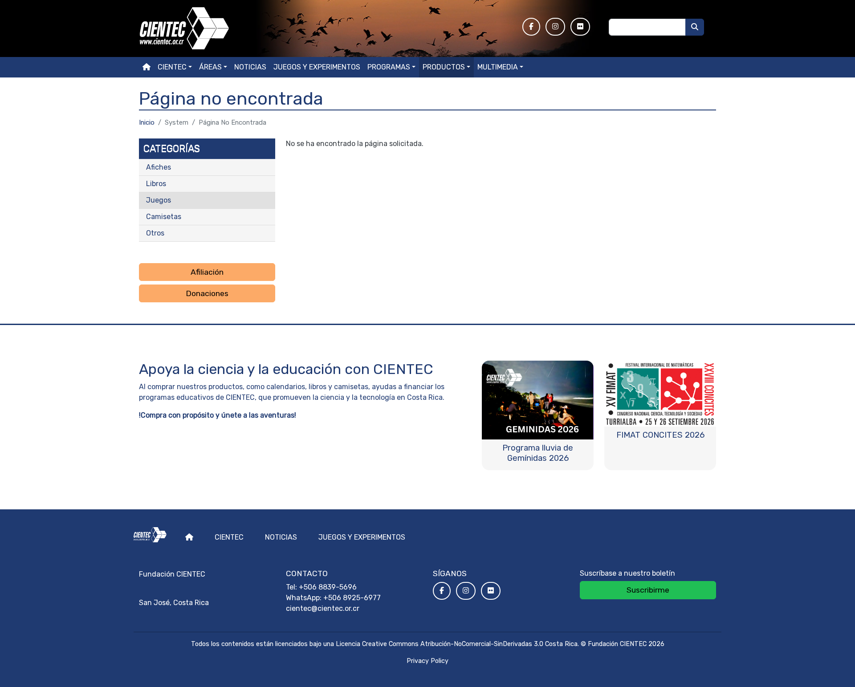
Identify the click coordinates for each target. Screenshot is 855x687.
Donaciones (207, 293)
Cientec (229, 537)
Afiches (158, 167)
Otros (155, 233)
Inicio (147, 122)
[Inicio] (325, 28)
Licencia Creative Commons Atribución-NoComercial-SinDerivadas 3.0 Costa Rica (457, 644)
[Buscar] (694, 27)
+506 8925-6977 (352, 598)
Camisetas (163, 216)
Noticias (250, 67)
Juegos (158, 200)
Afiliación (207, 272)
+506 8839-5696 (328, 587)
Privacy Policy (427, 661)
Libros (156, 183)
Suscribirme (648, 589)
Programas (388, 67)
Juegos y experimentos (316, 67)
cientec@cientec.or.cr (322, 608)
